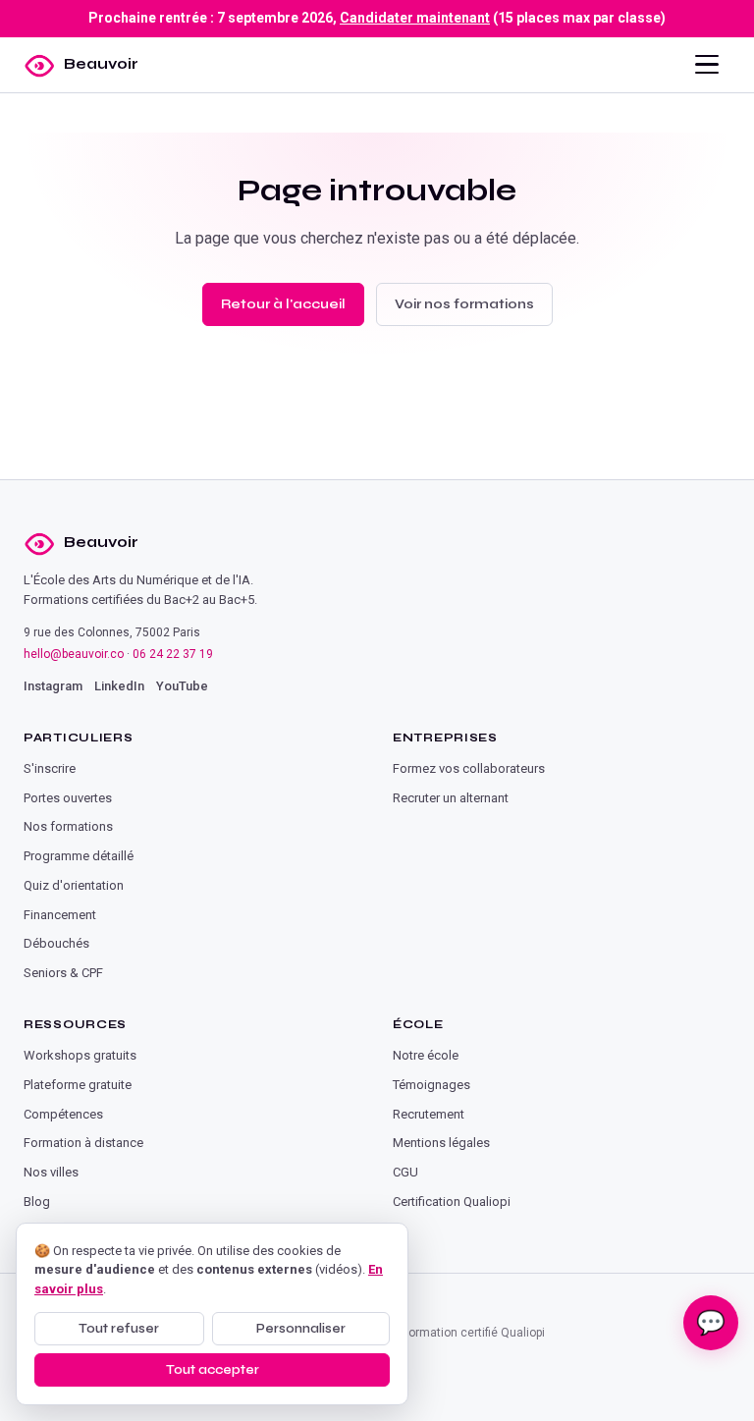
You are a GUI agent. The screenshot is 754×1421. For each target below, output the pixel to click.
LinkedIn (119, 686)
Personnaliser (301, 1329)
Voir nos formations (464, 304)
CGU (405, 1172)
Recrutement (428, 1114)
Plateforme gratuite (78, 1084)
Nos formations (68, 826)
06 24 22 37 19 (173, 654)
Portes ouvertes (68, 798)
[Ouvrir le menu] (706, 64)
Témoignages (431, 1084)
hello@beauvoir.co (74, 654)
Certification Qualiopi (452, 1201)
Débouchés (56, 943)
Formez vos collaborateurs (469, 768)
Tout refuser (119, 1329)
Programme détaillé (79, 855)
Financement (60, 914)
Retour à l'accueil (283, 304)
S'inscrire (50, 768)
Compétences (63, 1114)
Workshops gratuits (80, 1055)
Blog (37, 1201)
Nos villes (51, 1172)
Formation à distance (83, 1142)
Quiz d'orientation (74, 885)
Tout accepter (212, 1370)
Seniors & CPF (63, 972)
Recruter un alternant (451, 798)
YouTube (182, 686)
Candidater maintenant (415, 18)
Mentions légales (441, 1142)
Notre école (425, 1055)
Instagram (53, 686)
